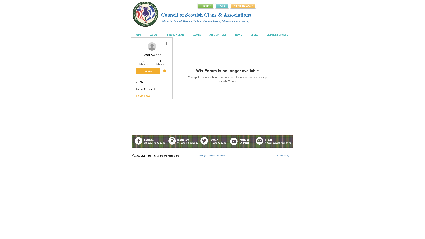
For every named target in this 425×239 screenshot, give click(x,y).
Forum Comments (146, 89)
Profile (139, 82)
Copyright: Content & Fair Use (211, 155)
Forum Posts (143, 95)
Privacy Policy (283, 155)
